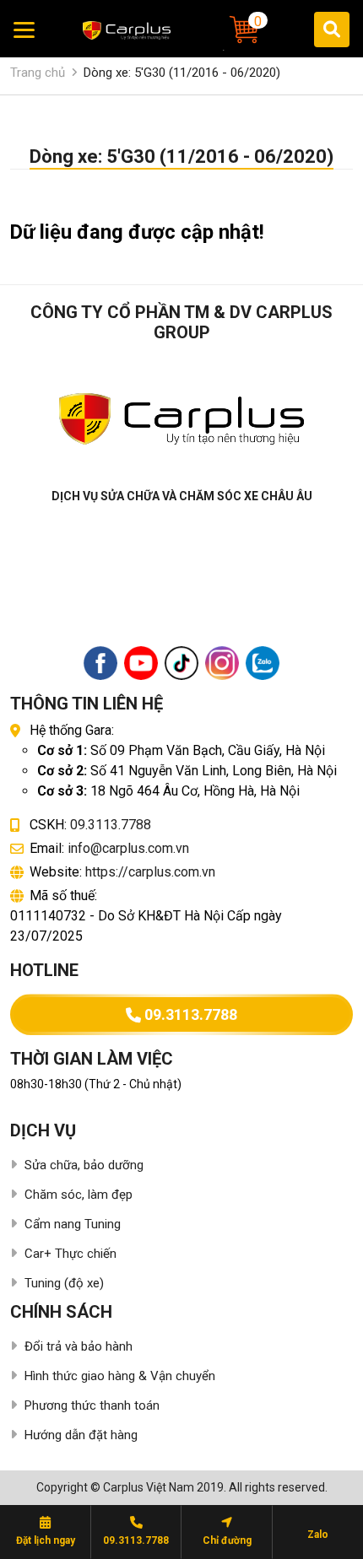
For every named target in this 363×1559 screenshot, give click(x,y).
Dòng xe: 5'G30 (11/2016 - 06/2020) (182, 72)
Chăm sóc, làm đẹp (78, 1194)
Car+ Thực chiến (70, 1253)
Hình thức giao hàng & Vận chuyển (119, 1376)
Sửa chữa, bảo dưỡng (84, 1165)
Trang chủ (37, 72)
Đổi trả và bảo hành (78, 1346)
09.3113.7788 (110, 825)
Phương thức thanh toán (92, 1405)
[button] (246, 29)
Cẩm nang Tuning (72, 1224)
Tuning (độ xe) (64, 1283)
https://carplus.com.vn (150, 872)
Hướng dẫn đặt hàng (81, 1435)
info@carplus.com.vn (128, 848)
